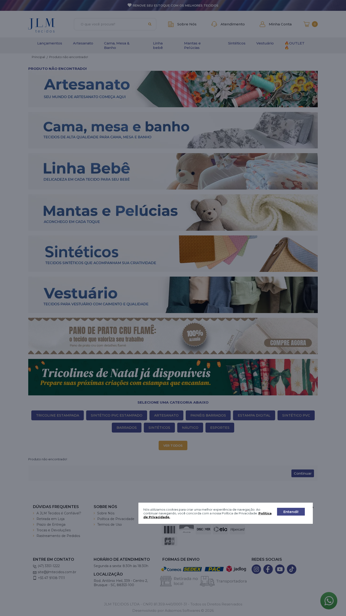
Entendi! (290, 511)
